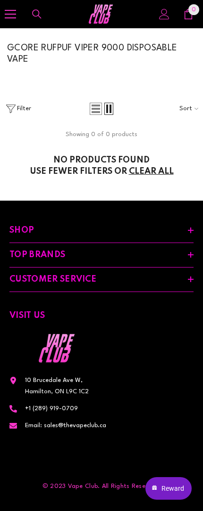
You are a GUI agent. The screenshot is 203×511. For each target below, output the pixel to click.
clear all (151, 171)
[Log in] (164, 14)
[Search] (36, 14)
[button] (96, 109)
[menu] (10, 14)
